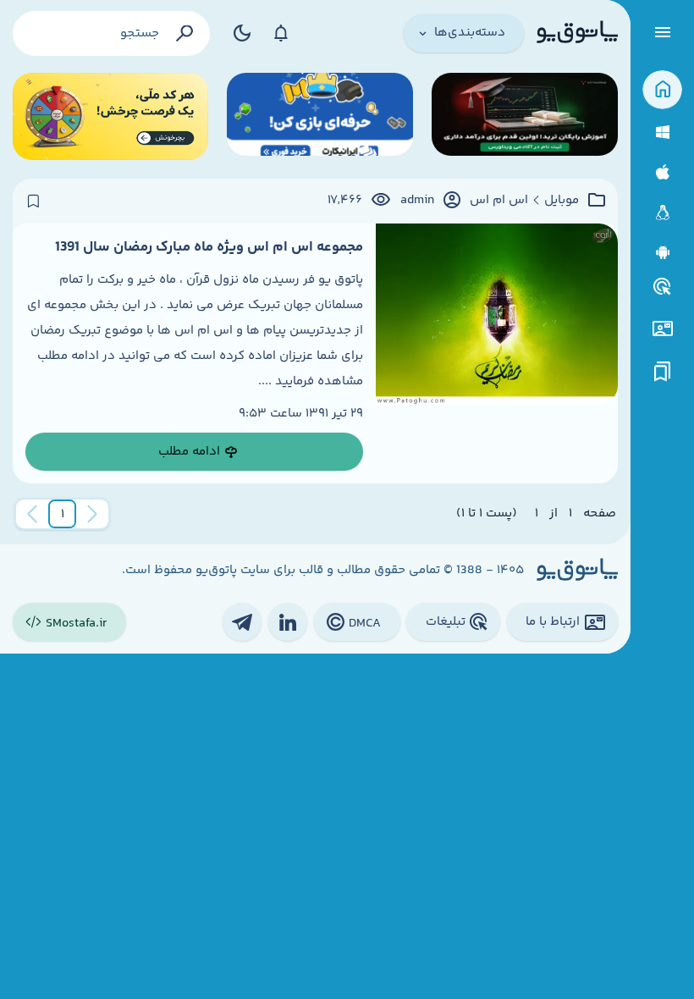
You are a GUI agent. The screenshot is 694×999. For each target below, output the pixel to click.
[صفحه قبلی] (92, 514)
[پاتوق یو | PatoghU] (577, 33)
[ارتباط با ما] (662, 329)
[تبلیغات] (662, 287)
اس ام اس (499, 200)
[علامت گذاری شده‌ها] (662, 372)
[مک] (662, 172)
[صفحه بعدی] (32, 514)
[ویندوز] (662, 132)
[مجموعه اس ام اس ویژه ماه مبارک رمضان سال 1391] (497, 354)
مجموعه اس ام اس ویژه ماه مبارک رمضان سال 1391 (209, 247)
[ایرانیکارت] (320, 116)
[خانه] (662, 90)
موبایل (561, 200)
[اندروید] (662, 252)
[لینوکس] (662, 213)
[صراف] (110, 116)
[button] (62, 514)
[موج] (525, 116)
